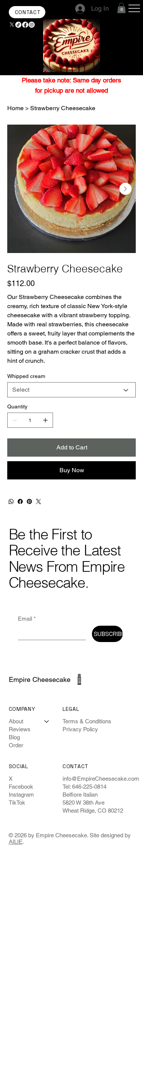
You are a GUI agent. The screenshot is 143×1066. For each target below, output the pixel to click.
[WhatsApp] (11, 501)
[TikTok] (18, 25)
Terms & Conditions (87, 721)
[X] (12, 25)
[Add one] (45, 420)
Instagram (21, 794)
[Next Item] (125, 189)
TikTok (17, 802)
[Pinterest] (29, 501)
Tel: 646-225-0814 (84, 786)
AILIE (15, 841)
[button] (121, 8)
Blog (14, 737)
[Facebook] (25, 25)
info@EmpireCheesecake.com (101, 778)
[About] (46, 721)
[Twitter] (38, 501)
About (16, 721)
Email (27, 618)
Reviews (20, 729)
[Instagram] (32, 25)
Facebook (21, 786)
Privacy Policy (80, 729)
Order (16, 745)
